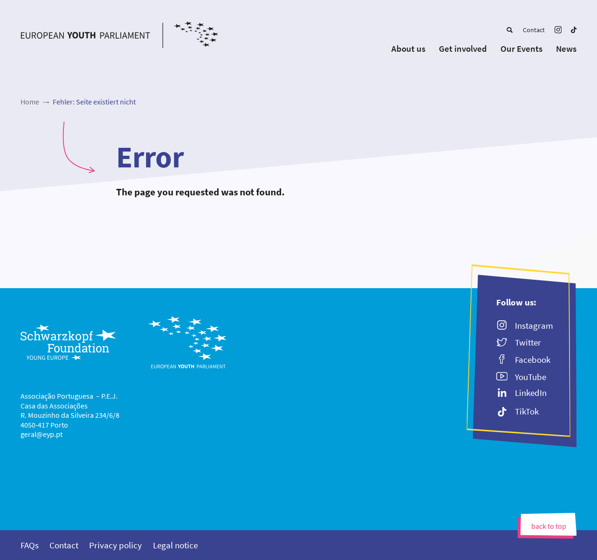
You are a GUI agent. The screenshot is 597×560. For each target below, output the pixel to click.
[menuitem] (510, 30)
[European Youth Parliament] (120, 35)
